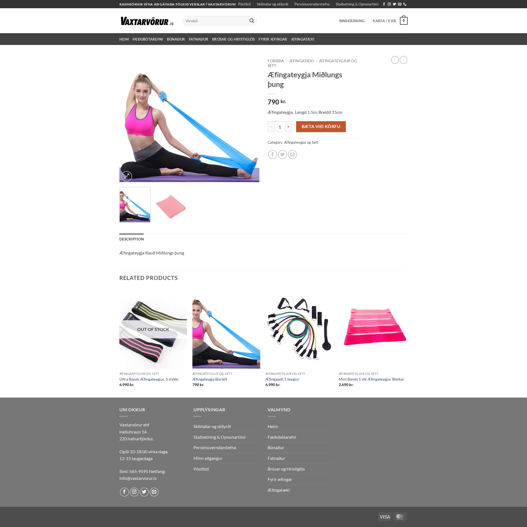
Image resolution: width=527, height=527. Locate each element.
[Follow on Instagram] (389, 4)
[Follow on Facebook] (384, 4)
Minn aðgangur (208, 458)
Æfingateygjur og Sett (301, 142)
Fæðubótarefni (148, 39)
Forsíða (276, 61)
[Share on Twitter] (282, 154)
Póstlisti (244, 4)
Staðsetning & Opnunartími (357, 4)
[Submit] (251, 20)
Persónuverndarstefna (312, 4)
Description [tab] (131, 239)
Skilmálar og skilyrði (272, 4)
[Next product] (395, 60)
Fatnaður (198, 39)
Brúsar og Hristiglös (233, 39)
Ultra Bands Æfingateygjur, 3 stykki (148, 379)
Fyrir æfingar (273, 39)
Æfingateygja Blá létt (209, 379)
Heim (124, 39)
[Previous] (129, 119)
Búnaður (176, 39)
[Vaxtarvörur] (146, 21)
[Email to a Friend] (292, 154)
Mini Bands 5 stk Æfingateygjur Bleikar (371, 379)
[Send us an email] (399, 4)
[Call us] (405, 4)
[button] (352, 20)
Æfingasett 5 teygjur (282, 379)
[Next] (250, 119)
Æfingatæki (303, 39)
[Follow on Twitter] (394, 4)
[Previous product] (403, 60)
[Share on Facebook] (272, 154)
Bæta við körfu (321, 126)
